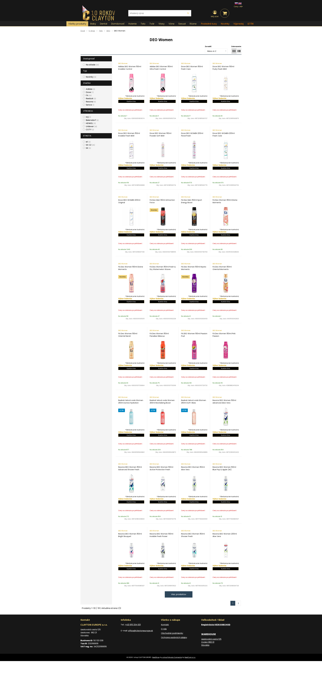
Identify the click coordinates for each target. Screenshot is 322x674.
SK (88, 148)
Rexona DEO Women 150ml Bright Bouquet (130, 535)
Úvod (82, 31)
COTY (90, 129)
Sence (90, 104)
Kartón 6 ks (131, 101)
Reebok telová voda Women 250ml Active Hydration (130, 401)
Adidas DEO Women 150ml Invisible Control (129, 67)
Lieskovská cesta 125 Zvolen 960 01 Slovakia (211, 642)
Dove (90, 92)
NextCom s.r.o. (190, 657)
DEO (108, 31)
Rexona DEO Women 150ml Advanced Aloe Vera (224, 401)
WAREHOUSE (208, 634)
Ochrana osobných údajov (174, 637)
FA (89, 95)
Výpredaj (238, 23)
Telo (101, 31)
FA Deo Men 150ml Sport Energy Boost (191, 201)
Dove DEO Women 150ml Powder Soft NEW (160, 134)
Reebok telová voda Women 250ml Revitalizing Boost (162, 401)
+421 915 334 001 (133, 624)
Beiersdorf (92, 120)
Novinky (225, 23)
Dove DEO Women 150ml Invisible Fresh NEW (129, 134)
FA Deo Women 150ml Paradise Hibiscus (159, 334)
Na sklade (92, 64)
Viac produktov (178, 594)
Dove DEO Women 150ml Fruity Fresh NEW (223, 67)
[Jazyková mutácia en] (240, 3)
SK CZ (90, 144)
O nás (164, 628)
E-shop (92, 31)
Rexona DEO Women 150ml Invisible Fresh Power (161, 535)
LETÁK (251, 23)
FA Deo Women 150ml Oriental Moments (222, 268)
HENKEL (91, 123)
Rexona (91, 101)
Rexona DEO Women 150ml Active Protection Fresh (161, 468)
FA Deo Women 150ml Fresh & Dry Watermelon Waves (163, 268)
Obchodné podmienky (172, 633)
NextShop (155, 657)
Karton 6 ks (225, 435)
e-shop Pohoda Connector (171, 657)
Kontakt (165, 624)
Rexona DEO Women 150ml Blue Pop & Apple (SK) (224, 468)
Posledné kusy (209, 23)
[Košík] (224, 13)
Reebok (91, 98)
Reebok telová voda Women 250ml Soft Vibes (193, 401)
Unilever (91, 126)
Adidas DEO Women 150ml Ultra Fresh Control (161, 67)
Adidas (90, 89)
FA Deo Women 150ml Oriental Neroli (127, 334)
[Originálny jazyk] (236, 3)
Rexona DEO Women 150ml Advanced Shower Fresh (130, 468)
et (88, 141)
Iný (88, 117)
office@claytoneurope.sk (140, 630)
